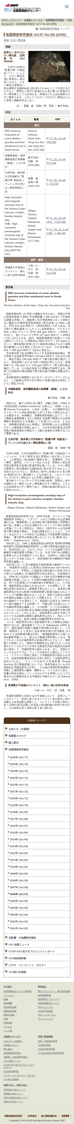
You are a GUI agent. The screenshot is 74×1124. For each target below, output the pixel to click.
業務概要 (8, 1003)
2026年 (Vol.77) (19, 757)
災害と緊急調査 (45, 1036)
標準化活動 (9, 1015)
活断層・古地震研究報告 (22, 937)
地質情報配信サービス (48, 1003)
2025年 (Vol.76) (19, 764)
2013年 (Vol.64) (19, 846)
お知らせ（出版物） (20, 728)
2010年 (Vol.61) (19, 866)
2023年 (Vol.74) (19, 777)
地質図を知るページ (13, 1094)
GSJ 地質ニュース (19, 944)
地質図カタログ (17, 735)
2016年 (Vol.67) (19, 825)
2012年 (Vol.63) (19, 853)
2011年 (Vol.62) (19, 860)
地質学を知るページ (13, 1101)
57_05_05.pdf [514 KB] (56, 271)
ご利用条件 (32, 1116)
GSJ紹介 (8, 986)
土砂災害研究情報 (46, 1049)
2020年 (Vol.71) (19, 798)
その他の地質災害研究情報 (51, 1053)
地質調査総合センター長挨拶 (18, 991)
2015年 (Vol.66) (19, 832)
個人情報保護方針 (49, 1116)
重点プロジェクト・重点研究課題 (54, 991)
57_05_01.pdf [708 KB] (56, 140)
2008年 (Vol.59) (19, 880)
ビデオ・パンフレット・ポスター (27, 965)
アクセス (8, 1027)
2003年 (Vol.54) (19, 914)
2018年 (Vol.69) (19, 812)
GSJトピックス (45, 1007)
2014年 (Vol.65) (19, 839)
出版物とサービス (33, 20)
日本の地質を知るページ (15, 1097)
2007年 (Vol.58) (19, 887)
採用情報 (8, 1023)
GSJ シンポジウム (47, 1015)
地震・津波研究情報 (47, 1041)
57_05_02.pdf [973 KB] (56, 161)
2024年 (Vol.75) (19, 771)
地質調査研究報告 (55, 20)
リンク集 (8, 1031)
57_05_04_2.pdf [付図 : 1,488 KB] (57, 231)
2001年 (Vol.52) (19, 928)
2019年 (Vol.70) (19, 805)
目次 (13, 40)
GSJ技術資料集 (17, 958)
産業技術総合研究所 (13, 1116)
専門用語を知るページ (14, 1090)
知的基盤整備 (44, 995)
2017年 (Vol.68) (19, 818)
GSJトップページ (11, 20)
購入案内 (14, 742)
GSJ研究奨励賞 (45, 1011)
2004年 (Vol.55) (19, 907)
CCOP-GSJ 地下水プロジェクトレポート (32, 951)
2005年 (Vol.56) (19, 901)
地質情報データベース (48, 999)
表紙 (6, 40)
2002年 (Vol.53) (19, 921)
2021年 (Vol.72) (19, 791)
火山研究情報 (44, 1045)
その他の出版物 (17, 971)
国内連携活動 (10, 1007)
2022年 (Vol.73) (19, 784)
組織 (6, 999)
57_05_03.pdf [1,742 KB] (56, 182)
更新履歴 (65, 1116)
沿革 (6, 1019)
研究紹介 (42, 986)
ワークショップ (45, 1019)
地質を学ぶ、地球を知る (15, 1085)
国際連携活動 (10, 1011)
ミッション (9, 995)
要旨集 (22, 40)
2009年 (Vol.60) (19, 873)
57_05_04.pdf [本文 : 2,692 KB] (56, 220)
